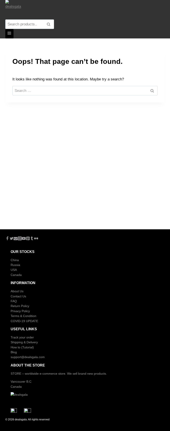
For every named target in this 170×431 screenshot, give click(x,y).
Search (50, 24)
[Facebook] (7, 239)
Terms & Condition (23, 316)
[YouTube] (24, 239)
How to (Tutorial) (22, 347)
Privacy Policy (20, 311)
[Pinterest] (28, 239)
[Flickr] (36, 239)
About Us (17, 291)
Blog (14, 352)
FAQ (14, 301)
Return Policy (20, 306)
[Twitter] (12, 239)
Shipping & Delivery (24, 342)
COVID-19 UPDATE (24, 321)
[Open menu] (9, 33)
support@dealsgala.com (28, 357)
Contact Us (18, 296)
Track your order (22, 337)
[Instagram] (20, 239)
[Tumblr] (32, 239)
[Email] (16, 239)
